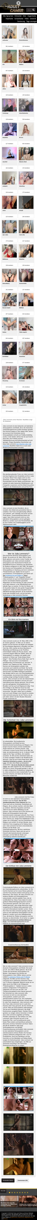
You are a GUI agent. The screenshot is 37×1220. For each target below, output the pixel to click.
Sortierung (21, 21)
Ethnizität (18, 16)
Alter (24, 16)
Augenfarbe (32, 16)
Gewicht (33, 19)
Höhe (27, 19)
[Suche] (33, 10)
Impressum (21, 1217)
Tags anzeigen (31, 21)
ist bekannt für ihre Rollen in (14, 575)
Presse (6, 1218)
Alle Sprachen (8, 16)
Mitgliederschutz (29, 1217)
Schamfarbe (18, 19)
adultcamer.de (12, 6)
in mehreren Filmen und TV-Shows (19, 977)
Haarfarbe (9, 19)
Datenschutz (14, 1217)
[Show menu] (18, 3)
